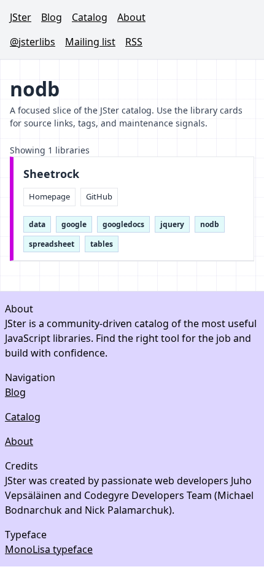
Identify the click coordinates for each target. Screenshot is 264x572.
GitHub (99, 196)
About (131, 17)
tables (101, 244)
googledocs (123, 224)
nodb (209, 224)
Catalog (89, 17)
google (74, 224)
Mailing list (90, 41)
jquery (172, 224)
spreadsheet (51, 244)
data (37, 224)
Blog (51, 17)
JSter (20, 17)
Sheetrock (51, 174)
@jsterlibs (32, 41)
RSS (133, 41)
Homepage (49, 196)
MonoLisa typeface (49, 549)
